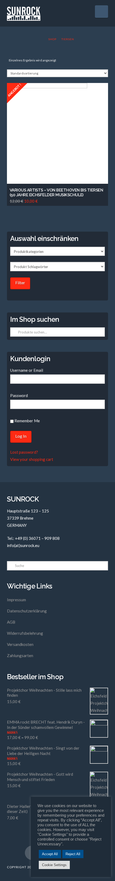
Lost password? (24, 452)
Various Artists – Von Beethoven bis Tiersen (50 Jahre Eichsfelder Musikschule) (56, 192)
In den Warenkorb (59, 171)
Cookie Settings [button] (54, 865)
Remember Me (27, 420)
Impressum (16, 599)
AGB (11, 622)
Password (19, 395)
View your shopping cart (31, 459)
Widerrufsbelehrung (25, 633)
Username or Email (26, 370)
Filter (20, 282)
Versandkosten (20, 644)
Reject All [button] (73, 854)
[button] (101, 11)
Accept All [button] (50, 854)
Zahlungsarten (20, 655)
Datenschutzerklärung (27, 610)
